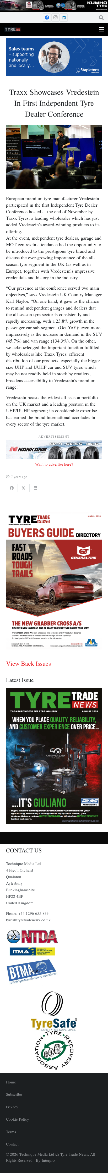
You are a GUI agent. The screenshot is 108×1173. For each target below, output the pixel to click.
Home (11, 1081)
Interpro (48, 1160)
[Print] (54, 936)
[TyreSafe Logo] (54, 1011)
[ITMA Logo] (54, 951)
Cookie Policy (17, 1119)
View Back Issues (28, 663)
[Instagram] (55, 17)
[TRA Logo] (54, 1050)
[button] (101, 17)
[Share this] (12, 488)
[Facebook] (47, 17)
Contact (12, 1144)
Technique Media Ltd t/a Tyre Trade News (53, 1154)
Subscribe (14, 1094)
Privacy (12, 1106)
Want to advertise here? (54, 464)
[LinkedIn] (64, 17)
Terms (11, 1131)
